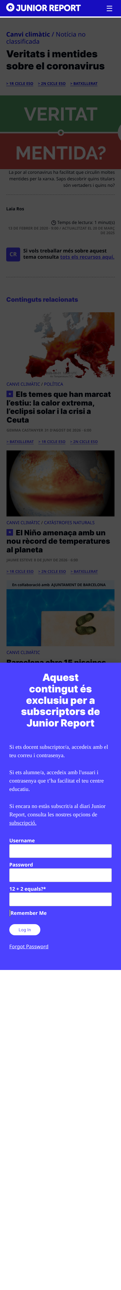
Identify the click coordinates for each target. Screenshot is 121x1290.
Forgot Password (28, 946)
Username (22, 840)
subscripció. (23, 823)
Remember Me (29, 913)
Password (21, 864)
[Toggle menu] (109, 8)
